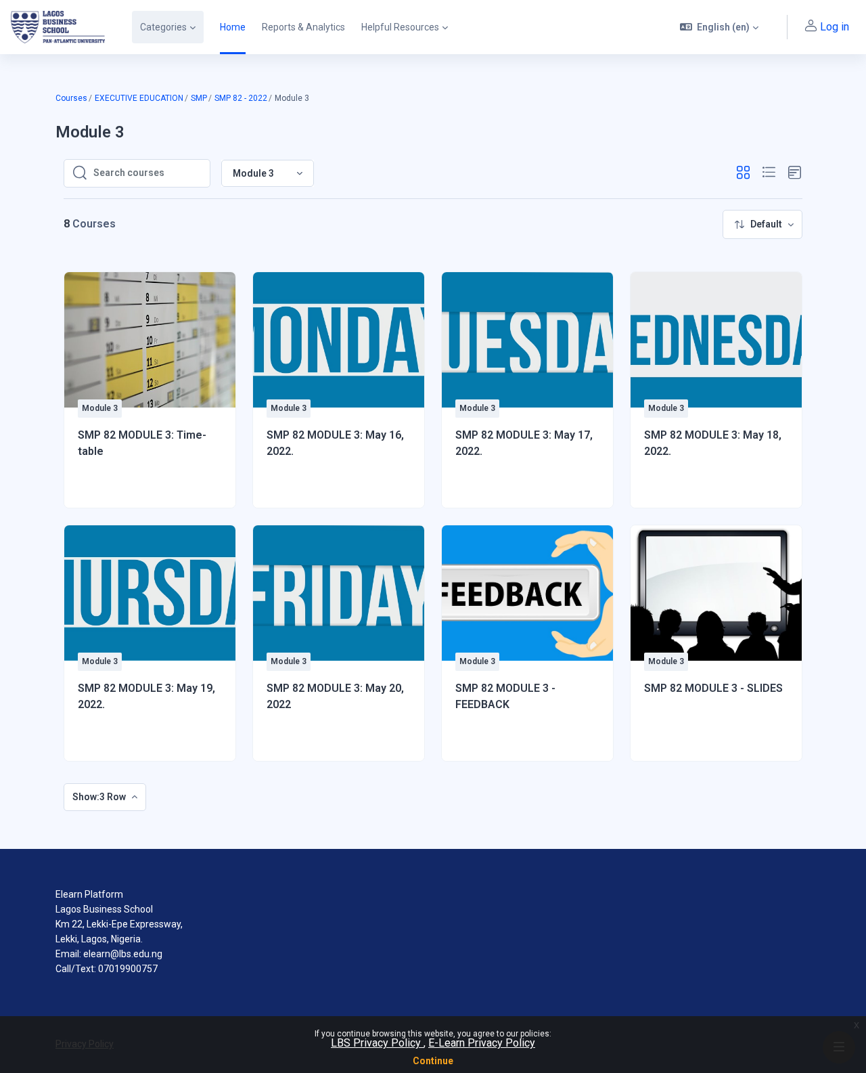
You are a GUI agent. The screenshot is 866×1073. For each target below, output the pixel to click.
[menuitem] (762, 224)
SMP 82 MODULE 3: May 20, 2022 (335, 696)
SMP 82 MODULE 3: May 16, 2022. (335, 443)
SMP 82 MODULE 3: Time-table (142, 443)
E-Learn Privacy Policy (481, 1042)
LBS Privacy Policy (377, 1042)
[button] (719, 27)
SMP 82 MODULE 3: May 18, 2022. (712, 443)
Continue (433, 1060)
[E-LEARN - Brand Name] (58, 27)
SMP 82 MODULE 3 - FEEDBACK (505, 696)
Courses (71, 98)
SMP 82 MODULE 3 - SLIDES (713, 688)
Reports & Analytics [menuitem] (303, 27)
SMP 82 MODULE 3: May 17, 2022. (524, 443)
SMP (199, 98)
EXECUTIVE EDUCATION (139, 98)
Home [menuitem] (233, 27)
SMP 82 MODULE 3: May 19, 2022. (146, 696)
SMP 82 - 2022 (240, 98)
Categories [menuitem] (163, 27)
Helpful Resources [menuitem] (400, 27)
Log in (834, 26)
